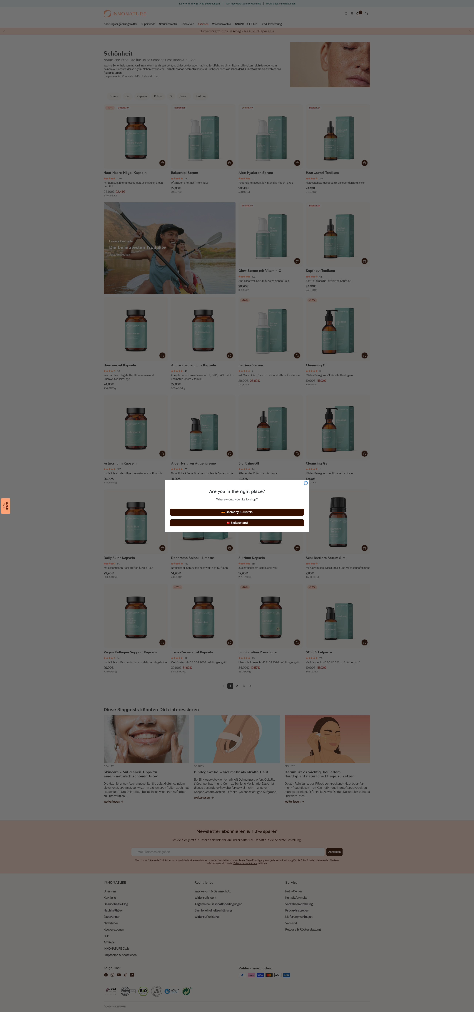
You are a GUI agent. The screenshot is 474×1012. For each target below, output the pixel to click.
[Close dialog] (306, 483)
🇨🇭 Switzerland (237, 523)
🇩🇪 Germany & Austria (237, 512)
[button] (5, 506)
